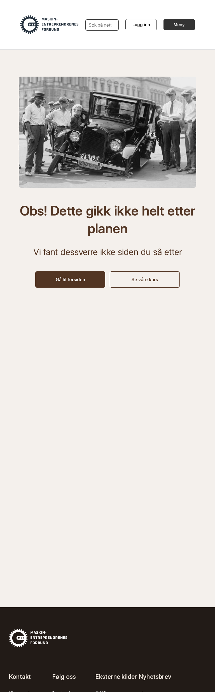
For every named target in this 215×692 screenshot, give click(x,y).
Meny (179, 24)
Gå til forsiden (70, 279)
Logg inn (141, 24)
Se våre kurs (145, 279)
